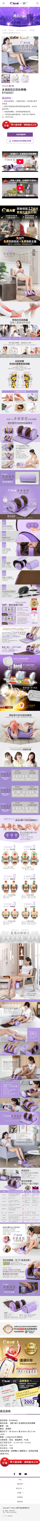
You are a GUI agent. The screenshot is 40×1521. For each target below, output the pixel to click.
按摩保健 (32, 30)
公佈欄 (19, 1493)
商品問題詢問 (21, 134)
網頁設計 (10, 1516)
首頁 (5, 30)
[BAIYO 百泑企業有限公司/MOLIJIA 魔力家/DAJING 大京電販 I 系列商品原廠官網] (20, 3)
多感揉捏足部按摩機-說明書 (21, 141)
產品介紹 (11, 30)
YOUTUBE (25, 1474)
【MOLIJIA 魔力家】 (21, 30)
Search (37, 3)
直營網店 (20, 1497)
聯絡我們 (20, 1501)
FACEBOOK (14, 1474)
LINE (20, 1474)
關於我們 (20, 1484)
